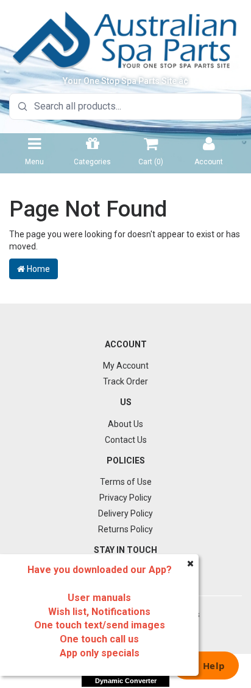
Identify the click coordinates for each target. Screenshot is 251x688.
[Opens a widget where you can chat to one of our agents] (205, 667)
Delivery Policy (125, 513)
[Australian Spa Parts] (125, 39)
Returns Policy (125, 529)
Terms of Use (126, 482)
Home (37, 269)
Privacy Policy (125, 497)
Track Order (125, 381)
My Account (126, 365)
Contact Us (126, 440)
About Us (125, 424)
